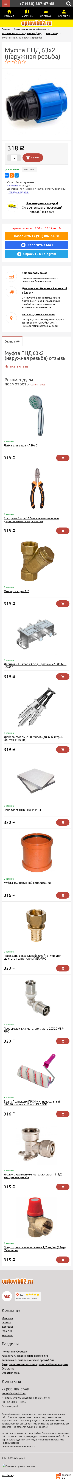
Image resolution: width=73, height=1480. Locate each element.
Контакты (64, 16)
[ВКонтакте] (7, 175)
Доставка (45, 16)
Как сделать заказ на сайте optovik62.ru (25, 1355)
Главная (9, 16)
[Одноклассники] (12, 175)
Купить (35, 157)
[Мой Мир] (17, 175)
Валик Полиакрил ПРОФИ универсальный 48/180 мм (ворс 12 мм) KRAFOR (32, 1103)
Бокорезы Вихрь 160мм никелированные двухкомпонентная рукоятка (31, 520)
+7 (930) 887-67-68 (36, 3)
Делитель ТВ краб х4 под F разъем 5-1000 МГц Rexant (35, 665)
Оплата (6, 1322)
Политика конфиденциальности (18, 1446)
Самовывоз (13, 185)
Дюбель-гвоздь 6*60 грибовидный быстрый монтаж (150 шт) (33, 738)
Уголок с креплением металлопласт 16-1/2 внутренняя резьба (33, 1176)
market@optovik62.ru (14, 1393)
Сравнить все (37, 384)
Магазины (27, 16)
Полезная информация (15, 1351)
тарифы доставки (19, 192)
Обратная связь (11, 1372)
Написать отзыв (16, 366)
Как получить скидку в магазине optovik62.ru (28, 1360)
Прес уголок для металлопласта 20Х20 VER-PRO (34, 1030)
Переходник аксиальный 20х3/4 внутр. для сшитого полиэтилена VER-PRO (32, 957)
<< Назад (8, 1475)
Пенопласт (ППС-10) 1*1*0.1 (22, 809)
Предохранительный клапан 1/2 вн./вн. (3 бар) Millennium (35, 1249)
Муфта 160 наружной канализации (27, 882)
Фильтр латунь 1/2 (16, 591)
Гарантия (7, 1331)
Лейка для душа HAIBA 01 (21, 445)
